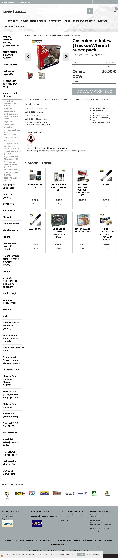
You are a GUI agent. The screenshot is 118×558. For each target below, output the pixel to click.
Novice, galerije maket (33, 21)
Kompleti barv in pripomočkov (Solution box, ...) (11, 146)
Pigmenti (8, 122)
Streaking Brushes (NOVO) (12, 152)
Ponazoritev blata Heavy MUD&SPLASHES (12, 132)
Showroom (55, 21)
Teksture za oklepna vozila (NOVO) (10, 164)
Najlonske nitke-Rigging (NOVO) (11, 158)
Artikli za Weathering (9, 110)
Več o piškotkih (93, 554)
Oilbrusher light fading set (59, 187)
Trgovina (10, 21)
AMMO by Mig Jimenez (40, 35)
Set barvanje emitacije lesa (82, 230)
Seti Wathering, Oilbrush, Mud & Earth (11, 116)
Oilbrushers (9, 141)
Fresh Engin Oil (35, 186)
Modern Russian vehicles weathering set (82, 190)
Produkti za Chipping (9, 126)
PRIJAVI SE (64, 521)
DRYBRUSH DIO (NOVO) (11, 174)
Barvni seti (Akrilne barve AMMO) (10, 103)
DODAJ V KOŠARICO (94, 91)
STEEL (106, 185)
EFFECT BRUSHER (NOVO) (12, 179)
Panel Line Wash (11, 138)
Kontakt (102, 21)
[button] (66, 57)
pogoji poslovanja (104, 540)
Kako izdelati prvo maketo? (80, 21)
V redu (80, 554)
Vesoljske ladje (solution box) (59, 233)
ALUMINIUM (35, 229)
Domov (27, 35)
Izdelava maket (13, 26)
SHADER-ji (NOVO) (12, 170)
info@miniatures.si (83, 550)
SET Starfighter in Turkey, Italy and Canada (106, 234)
